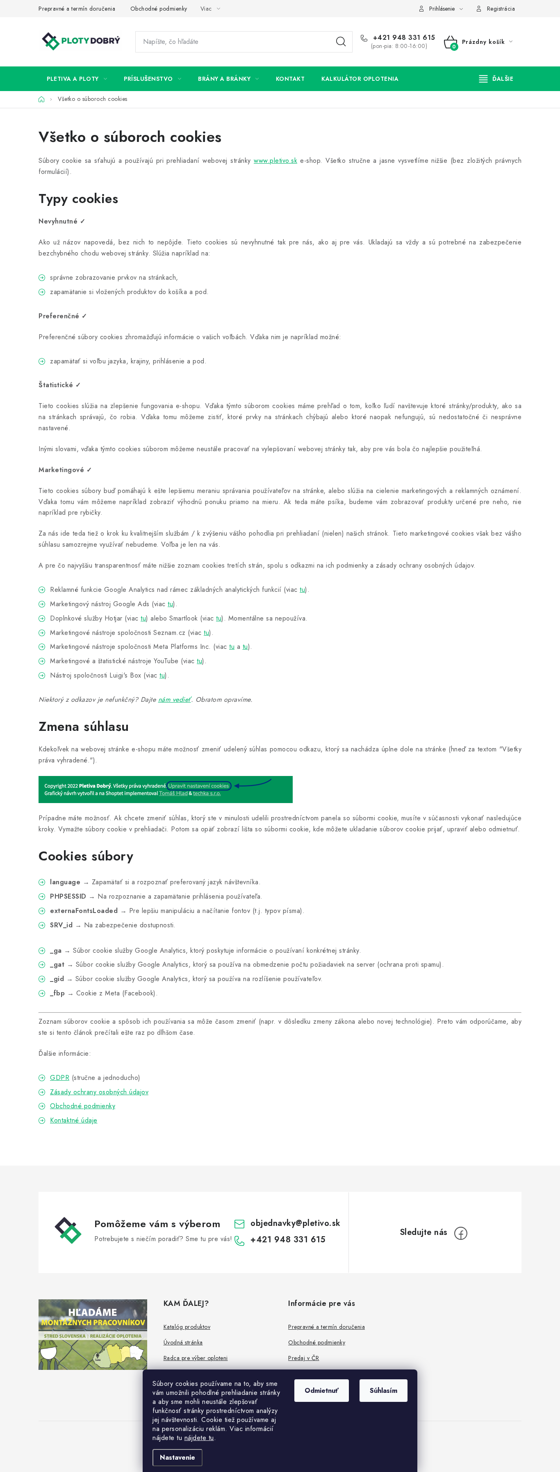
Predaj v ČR (303, 1358)
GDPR (59, 1077)
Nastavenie (177, 1457)
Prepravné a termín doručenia (77, 9)
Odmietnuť (322, 1390)
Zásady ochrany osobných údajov (99, 1092)
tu (302, 589)
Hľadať (341, 41)
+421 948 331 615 (403, 38)
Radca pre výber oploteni (196, 1358)
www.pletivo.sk (275, 160)
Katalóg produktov (187, 1327)
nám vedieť (174, 699)
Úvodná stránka (183, 1342)
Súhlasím (383, 1390)
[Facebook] (460, 1233)
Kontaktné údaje (74, 1120)
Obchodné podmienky (158, 9)
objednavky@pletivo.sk (295, 1223)
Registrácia (501, 9)
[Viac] (496, 78)
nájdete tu (199, 1437)
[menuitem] (77, 78)
